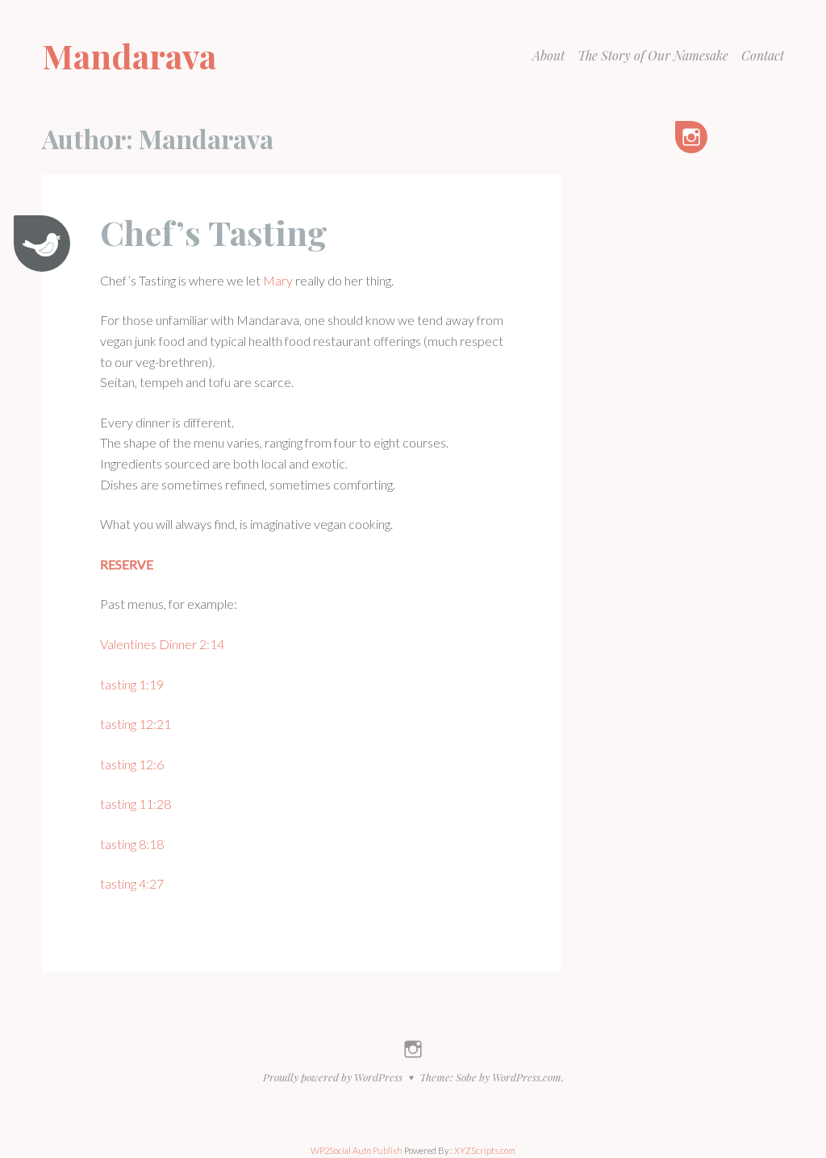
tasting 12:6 (132, 764)
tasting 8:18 (132, 844)
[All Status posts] (42, 243)
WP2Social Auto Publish (357, 1150)
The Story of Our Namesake (653, 55)
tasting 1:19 (132, 684)
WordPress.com (526, 1077)
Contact (762, 55)
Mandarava (129, 55)
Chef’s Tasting (213, 232)
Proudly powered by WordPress (333, 1077)
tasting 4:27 (132, 883)
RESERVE (126, 564)
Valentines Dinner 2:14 (162, 644)
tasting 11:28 (135, 803)
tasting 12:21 (135, 723)
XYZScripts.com (484, 1150)
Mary (278, 280)
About (548, 55)
